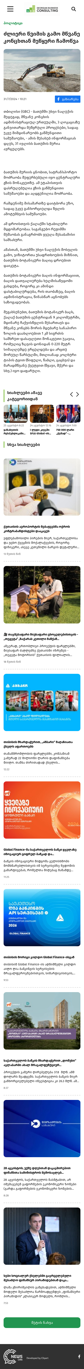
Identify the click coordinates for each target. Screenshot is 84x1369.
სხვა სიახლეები (23, 444)
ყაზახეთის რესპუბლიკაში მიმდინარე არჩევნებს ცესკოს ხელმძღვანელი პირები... (14, 431)
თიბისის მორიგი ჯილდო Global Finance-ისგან (39, 957)
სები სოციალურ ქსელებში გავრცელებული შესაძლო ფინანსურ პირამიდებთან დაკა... (37, 1278)
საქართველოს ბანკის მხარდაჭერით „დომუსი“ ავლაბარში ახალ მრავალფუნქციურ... (40, 1063)
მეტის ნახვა (42, 1322)
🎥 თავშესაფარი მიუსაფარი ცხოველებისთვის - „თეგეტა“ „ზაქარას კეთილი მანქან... (41, 637)
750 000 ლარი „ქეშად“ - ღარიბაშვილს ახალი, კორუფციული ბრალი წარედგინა (65, 431)
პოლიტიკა (13, 23)
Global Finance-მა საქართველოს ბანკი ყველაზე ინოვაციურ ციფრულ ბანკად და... (40, 852)
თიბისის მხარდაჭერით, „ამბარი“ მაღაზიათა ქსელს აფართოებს (38, 744)
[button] (71, 394)
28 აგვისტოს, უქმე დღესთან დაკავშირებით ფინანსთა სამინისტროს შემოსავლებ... (37, 1170)
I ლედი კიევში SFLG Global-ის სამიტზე (40, 431)
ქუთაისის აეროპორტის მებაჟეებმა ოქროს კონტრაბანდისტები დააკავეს (37, 529)
